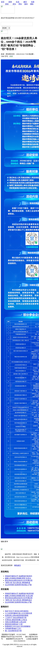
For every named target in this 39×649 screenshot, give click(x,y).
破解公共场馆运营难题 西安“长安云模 (19, 596)
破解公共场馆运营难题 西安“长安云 (18, 578)
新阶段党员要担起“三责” (14, 624)
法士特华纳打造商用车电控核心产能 (18, 585)
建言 (25, 2)
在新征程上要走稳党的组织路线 (16, 615)
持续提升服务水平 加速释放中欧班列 (18, 576)
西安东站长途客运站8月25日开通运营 (18, 580)
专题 (32, 2)
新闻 (10, 2)
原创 (7, 4)
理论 (20, 4)
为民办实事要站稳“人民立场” (15, 622)
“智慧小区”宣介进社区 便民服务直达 (18, 600)
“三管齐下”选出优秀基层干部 (15, 617)
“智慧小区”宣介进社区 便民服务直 (17, 582)
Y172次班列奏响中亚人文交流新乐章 (18, 613)
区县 (17, 2)
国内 (26, 4)
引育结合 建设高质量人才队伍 (16, 620)
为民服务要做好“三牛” (13, 628)
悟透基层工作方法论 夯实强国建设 (17, 626)
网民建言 (17, 565)
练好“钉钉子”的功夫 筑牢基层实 (16, 611)
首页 (2, 2)
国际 (31, 4)
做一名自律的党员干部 (13, 631)
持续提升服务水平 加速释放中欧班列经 (19, 593)
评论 (14, 4)
